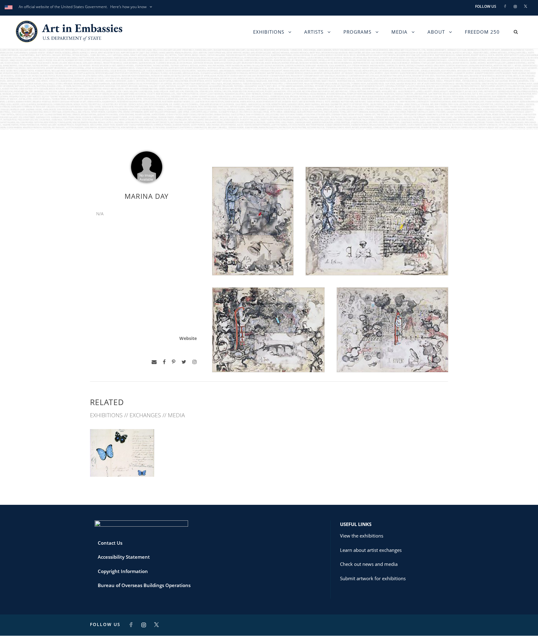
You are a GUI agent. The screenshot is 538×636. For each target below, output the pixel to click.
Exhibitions (268, 32)
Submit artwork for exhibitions (373, 578)
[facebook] (164, 362)
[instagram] (194, 362)
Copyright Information (123, 571)
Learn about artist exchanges (371, 550)
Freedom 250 (482, 32)
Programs (357, 32)
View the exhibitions (361, 536)
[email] (154, 362)
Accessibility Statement (124, 557)
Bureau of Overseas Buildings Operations (144, 585)
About (436, 32)
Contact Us (110, 543)
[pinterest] (173, 362)
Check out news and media (369, 564)
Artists (313, 32)
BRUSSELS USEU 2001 (122, 463)
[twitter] (184, 362)
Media (399, 32)
